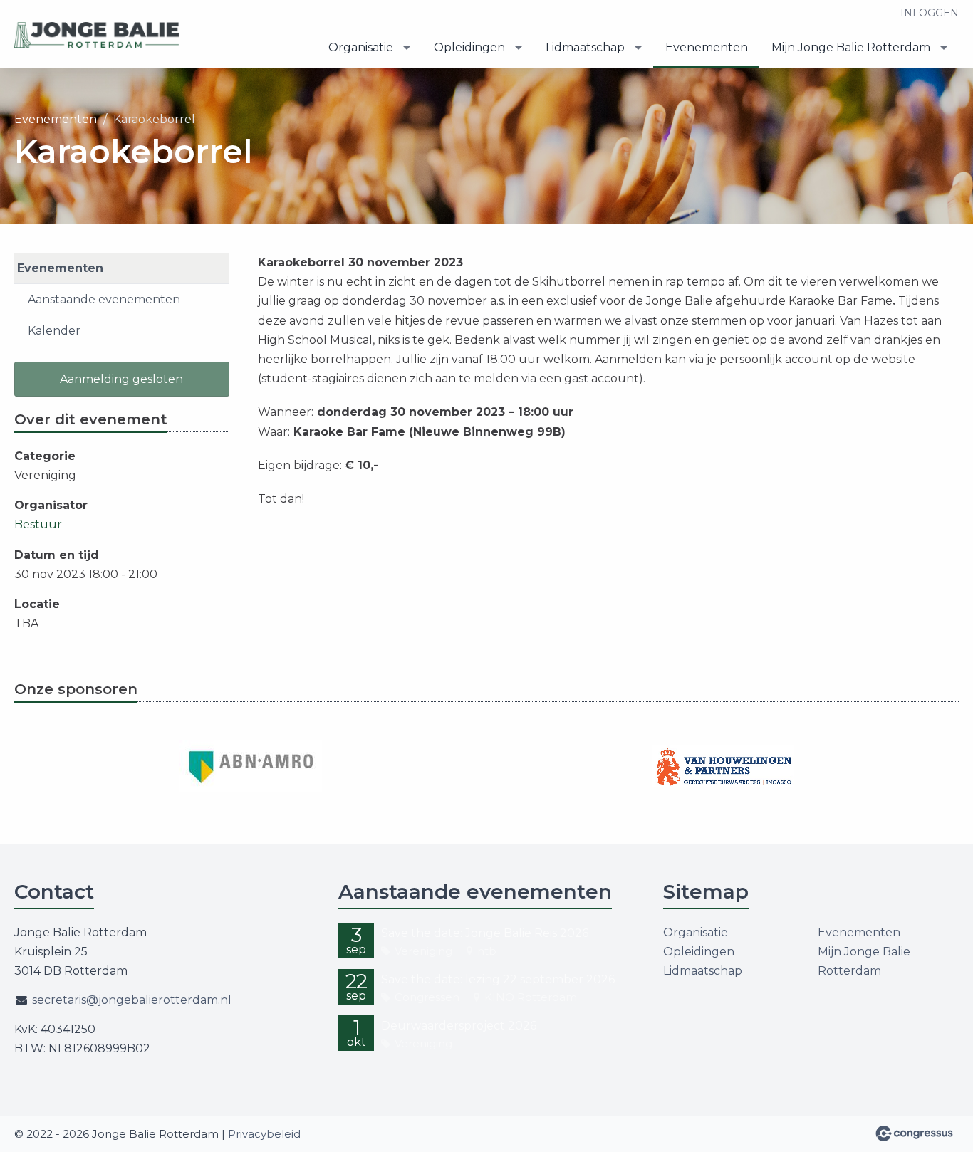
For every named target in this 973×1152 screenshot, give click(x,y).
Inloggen (929, 12)
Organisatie (360, 47)
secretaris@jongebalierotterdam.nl (131, 1000)
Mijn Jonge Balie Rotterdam (850, 47)
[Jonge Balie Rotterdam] (99, 35)
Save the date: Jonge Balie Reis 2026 (484, 933)
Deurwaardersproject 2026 (458, 1025)
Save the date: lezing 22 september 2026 (498, 979)
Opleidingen (469, 47)
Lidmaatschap (585, 47)
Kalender (54, 330)
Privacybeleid (264, 1134)
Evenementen (706, 47)
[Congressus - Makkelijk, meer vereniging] (914, 1133)
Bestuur (38, 524)
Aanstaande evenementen (104, 299)
